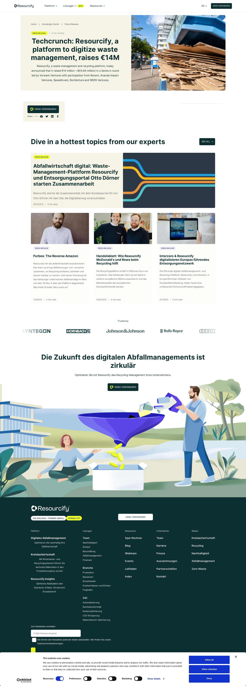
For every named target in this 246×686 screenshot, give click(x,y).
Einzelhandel (89, 581)
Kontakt (161, 576)
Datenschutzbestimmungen (50, 643)
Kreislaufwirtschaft (203, 537)
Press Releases (72, 24)
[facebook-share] (57, 116)
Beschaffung (89, 551)
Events (129, 561)
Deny (209, 678)
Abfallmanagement (92, 555)
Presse (160, 553)
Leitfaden (131, 568)
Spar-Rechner (133, 537)
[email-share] (41, 116)
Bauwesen (88, 577)
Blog (127, 545)
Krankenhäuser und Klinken (97, 585)
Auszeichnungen (166, 561)
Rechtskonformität (92, 607)
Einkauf (86, 547)
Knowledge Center (50, 24)
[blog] (169, 180)
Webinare (131, 553)
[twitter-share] (47, 116)
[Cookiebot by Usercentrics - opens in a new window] (24, 680)
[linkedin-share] (52, 116)
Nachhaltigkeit (90, 542)
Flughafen (88, 590)
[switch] (87, 678)
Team (159, 537)
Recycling (197, 545)
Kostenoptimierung (92, 611)
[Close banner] (236, 657)
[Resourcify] (24, 6)
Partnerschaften (166, 568)
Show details (153, 678)
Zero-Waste (199, 568)
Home (33, 24)
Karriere (161, 545)
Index (128, 576)
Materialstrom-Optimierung (96, 620)
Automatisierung (91, 602)
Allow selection (209, 669)
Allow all (209, 660)
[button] (51, 6)
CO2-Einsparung (91, 615)
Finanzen (87, 560)
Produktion (88, 572)
